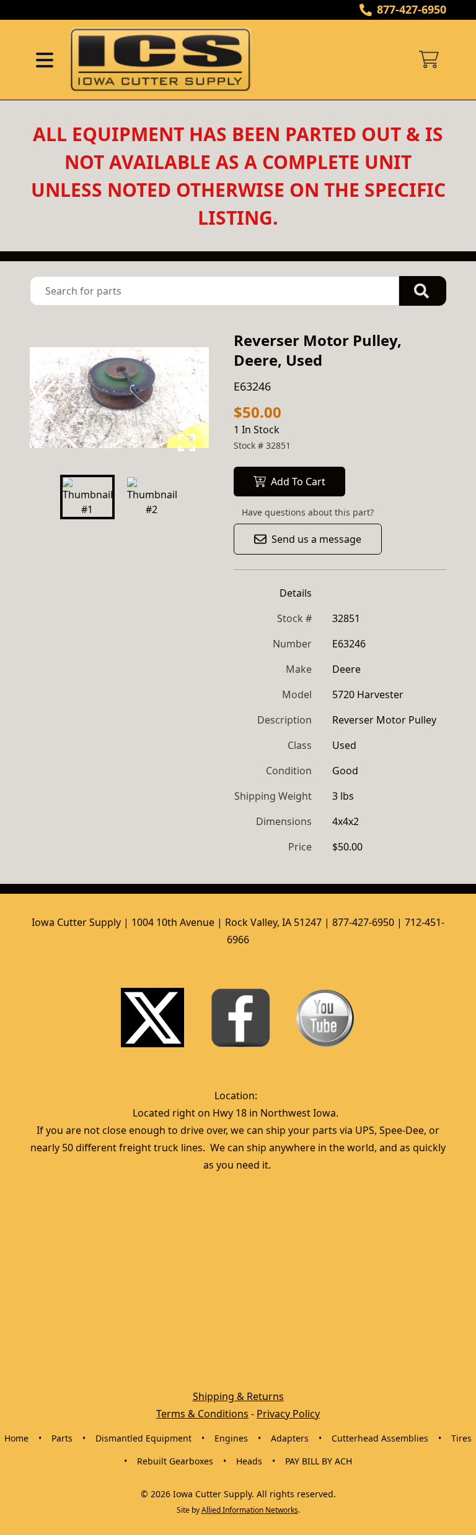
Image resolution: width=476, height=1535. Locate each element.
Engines (231, 1438)
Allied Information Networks (249, 1510)
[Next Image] (189, 397)
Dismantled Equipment (143, 1438)
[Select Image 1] (87, 497)
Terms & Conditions (202, 1413)
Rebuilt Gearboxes (175, 1461)
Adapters (290, 1438)
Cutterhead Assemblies (380, 1438)
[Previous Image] (49, 397)
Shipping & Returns (238, 1396)
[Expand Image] (186, 442)
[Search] (422, 291)
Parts (62, 1438)
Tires (461, 1438)
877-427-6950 (411, 9)
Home (16, 1438)
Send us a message (316, 539)
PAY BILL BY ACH (318, 1461)
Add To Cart (298, 481)
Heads (249, 1461)
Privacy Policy (288, 1413)
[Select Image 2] (152, 497)
